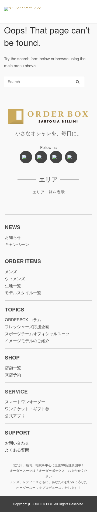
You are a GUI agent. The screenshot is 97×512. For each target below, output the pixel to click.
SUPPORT (17, 432)
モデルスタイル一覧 (23, 292)
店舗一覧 (13, 367)
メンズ (11, 271)
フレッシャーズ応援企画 (27, 326)
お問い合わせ (17, 443)
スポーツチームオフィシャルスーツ (37, 333)
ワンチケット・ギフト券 (27, 408)
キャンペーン (17, 244)
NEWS (12, 227)
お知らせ (13, 237)
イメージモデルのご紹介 (27, 340)
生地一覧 (13, 285)
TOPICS (14, 309)
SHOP (12, 357)
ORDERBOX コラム (23, 319)
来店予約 (13, 374)
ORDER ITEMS (23, 261)
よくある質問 (17, 450)
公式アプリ (15, 415)
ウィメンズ (15, 278)
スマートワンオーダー (25, 401)
